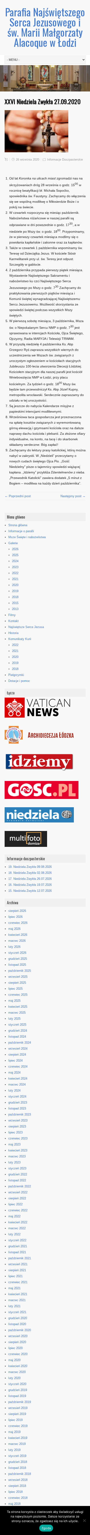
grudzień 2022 (17, 1174)
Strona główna (17, 525)
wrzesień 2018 (17, 1480)
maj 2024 (14, 1072)
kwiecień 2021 (17, 1294)
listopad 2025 (17, 964)
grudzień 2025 (17, 958)
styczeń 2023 (17, 1168)
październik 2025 (19, 970)
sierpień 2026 (17, 911)
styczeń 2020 (17, 1384)
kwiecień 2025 (17, 1006)
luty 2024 (14, 1090)
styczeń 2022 (17, 1240)
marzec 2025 (17, 1012)
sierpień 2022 (17, 1198)
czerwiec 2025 (17, 994)
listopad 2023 (17, 1108)
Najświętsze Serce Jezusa (26, 627)
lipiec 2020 (15, 1348)
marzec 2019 (17, 1444)
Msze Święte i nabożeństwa (27, 537)
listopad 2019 (17, 1396)
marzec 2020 (17, 1372)
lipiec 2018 (15, 1492)
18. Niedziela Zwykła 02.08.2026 (30, 873)
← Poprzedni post (18, 496)
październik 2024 (19, 1042)
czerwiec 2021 (17, 1282)
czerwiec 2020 (17, 1354)
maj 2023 (14, 1144)
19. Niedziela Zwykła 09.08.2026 (30, 867)
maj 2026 (14, 928)
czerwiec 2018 (17, 1498)
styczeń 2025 (17, 1024)
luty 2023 (14, 1162)
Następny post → (73, 496)
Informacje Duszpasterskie (65, 159)
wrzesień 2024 (17, 1048)
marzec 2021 (17, 1300)
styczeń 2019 (17, 1456)
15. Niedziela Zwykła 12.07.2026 (30, 890)
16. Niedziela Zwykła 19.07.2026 (30, 884)
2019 (15, 591)
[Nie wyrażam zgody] (84, 1520)
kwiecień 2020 (17, 1366)
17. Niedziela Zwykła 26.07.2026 (30, 878)
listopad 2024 (17, 1036)
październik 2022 (19, 1186)
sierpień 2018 (17, 1486)
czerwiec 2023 (17, 1138)
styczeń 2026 (17, 952)
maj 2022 (14, 1216)
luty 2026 (14, 946)
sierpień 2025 (17, 982)
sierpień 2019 (17, 1414)
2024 (15, 561)
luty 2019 (14, 1450)
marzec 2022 (17, 1228)
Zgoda (46, 1528)
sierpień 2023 (17, 1126)
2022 (15, 573)
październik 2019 (19, 1402)
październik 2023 (19, 1114)
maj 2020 (14, 1360)
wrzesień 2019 (17, 1408)
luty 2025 (14, 1018)
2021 (15, 579)
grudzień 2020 (17, 1318)
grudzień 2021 (17, 1246)
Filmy (12, 615)
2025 (15, 555)
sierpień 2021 (17, 1270)
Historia (13, 633)
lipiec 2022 (15, 1204)
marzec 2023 (17, 1156)
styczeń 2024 (17, 1096)
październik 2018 (19, 1474)
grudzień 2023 (17, 1102)
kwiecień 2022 (17, 1222)
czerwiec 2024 (17, 1066)
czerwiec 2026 (17, 923)
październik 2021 (19, 1258)
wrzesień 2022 (17, 1192)
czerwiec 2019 (17, 1426)
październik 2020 (19, 1330)
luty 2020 (14, 1378)
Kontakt (13, 621)
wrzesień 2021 (17, 1264)
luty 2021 (14, 1306)
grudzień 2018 (17, 1462)
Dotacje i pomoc (19, 681)
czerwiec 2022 (17, 1210)
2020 (15, 585)
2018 (15, 597)
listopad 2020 (17, 1324)
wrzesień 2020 (17, 1336)
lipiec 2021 (15, 1276)
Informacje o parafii (21, 531)
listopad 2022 (17, 1180)
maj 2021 (14, 1288)
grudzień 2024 (17, 1030)
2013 (15, 609)
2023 (15, 567)
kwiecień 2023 (17, 1150)
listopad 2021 (17, 1252)
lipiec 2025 (15, 988)
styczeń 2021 (17, 1312)
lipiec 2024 (15, 1060)
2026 (15, 549)
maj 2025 (14, 1000)
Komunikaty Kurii (19, 639)
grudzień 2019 (17, 1390)
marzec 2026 (17, 940)
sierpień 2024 (17, 1054)
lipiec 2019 (15, 1420)
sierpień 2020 (17, 1342)
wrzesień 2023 (17, 1120)
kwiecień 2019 (17, 1438)
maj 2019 (14, 1432)
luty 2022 (14, 1234)
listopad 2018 (17, 1468)
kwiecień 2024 (17, 1078)
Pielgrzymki (16, 675)
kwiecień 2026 (17, 934)
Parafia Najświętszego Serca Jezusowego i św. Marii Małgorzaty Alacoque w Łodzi (45, 27)
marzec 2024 (17, 1084)
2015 (15, 603)
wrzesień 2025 (17, 976)
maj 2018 (14, 1504)
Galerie (13, 543)
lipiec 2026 (15, 917)
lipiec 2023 (15, 1132)
